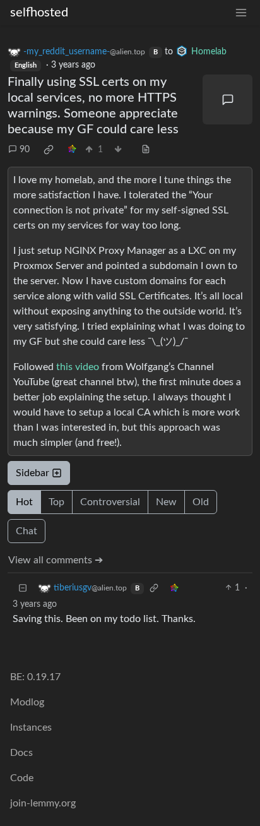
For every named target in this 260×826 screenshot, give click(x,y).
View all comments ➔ (55, 560)
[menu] (241, 13)
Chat (26, 531)
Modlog (27, 702)
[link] (48, 150)
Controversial (110, 502)
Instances (31, 727)
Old (200, 502)
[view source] (146, 150)
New (166, 502)
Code (21, 778)
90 (25, 149)
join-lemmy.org (43, 803)
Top (56, 502)
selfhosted (39, 12)
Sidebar (32, 473)
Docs (21, 753)
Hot (24, 502)
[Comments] (227, 99)
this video (77, 367)
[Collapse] (23, 588)
